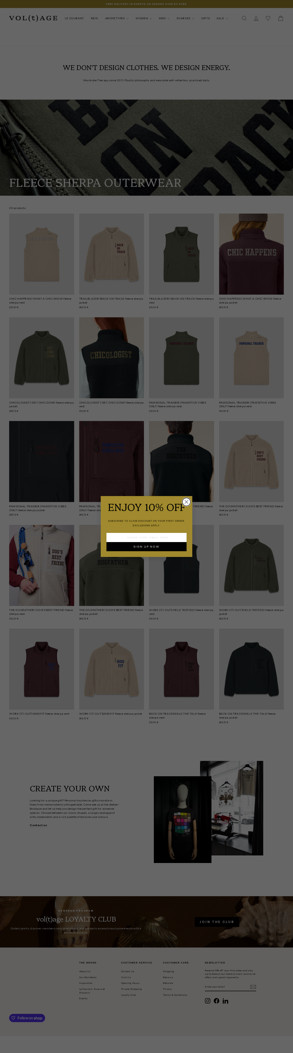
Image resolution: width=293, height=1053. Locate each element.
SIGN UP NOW (146, 546)
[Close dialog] (186, 502)
